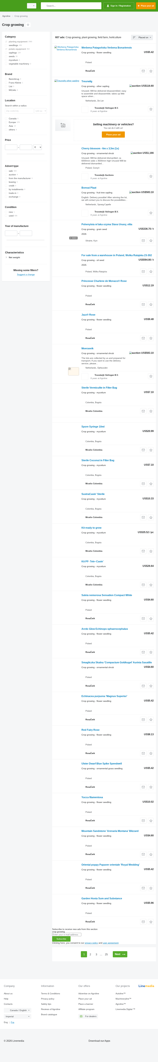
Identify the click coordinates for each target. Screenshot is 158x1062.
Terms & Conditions (50, 993)
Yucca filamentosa (92, 797)
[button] (151, 71)
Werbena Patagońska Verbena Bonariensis (106, 47)
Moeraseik (87, 348)
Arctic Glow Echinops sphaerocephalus (104, 629)
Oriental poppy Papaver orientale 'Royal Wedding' (110, 864)
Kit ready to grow (91, 527)
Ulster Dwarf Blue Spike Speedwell (101, 763)
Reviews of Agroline (50, 1009)
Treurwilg (86, 81)
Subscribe (61, 939)
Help (6, 999)
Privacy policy (47, 999)
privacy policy (91, 943)
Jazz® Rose (88, 314)
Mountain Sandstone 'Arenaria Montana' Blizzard (110, 831)
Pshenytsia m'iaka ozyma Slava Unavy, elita (106, 224)
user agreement (110, 943)
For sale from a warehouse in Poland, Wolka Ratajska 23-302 (116, 255)
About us (8, 993)
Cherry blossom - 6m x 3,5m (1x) (100, 148)
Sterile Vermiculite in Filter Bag (99, 387)
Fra (12, 1022)
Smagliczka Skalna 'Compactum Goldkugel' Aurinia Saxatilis (116, 662)
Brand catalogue (49, 1014)
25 (106, 954)
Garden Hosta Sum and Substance (101, 898)
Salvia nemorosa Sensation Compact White (106, 595)
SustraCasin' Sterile (93, 494)
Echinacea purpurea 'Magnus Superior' (104, 696)
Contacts (8, 1004)
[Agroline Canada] (13, 6)
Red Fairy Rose (90, 730)
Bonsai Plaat (88, 187)
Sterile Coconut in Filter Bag (97, 460)
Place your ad (113, 134)
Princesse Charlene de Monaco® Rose (104, 281)
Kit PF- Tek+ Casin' (92, 561)
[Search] (44, 6)
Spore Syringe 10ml (92, 426)
